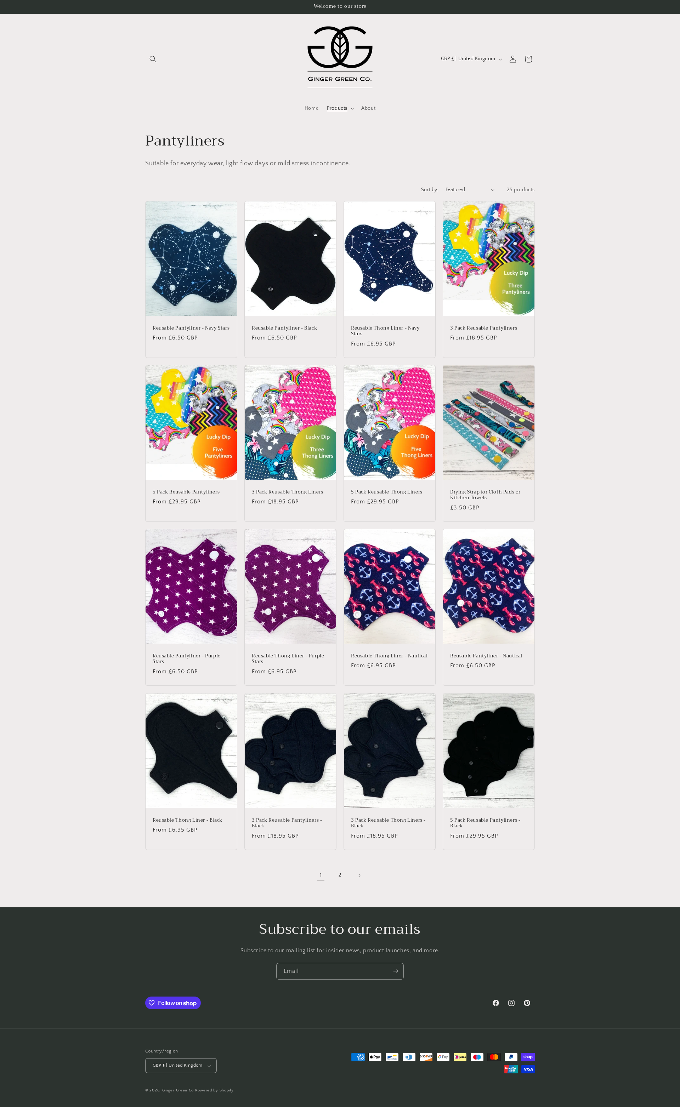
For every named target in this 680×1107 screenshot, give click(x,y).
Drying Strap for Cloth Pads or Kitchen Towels (485, 495)
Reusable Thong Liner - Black (187, 820)
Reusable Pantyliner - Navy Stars (191, 328)
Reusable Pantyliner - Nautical (486, 656)
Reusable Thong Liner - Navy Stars (385, 331)
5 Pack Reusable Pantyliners (186, 492)
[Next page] (359, 875)
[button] (153, 59)
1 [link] (321, 875)
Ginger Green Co (178, 1091)
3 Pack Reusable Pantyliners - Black (287, 823)
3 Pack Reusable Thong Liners (287, 492)
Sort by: (429, 190)
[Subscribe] (395, 971)
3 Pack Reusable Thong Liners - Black (388, 823)
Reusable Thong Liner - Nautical (389, 656)
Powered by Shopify (214, 1091)
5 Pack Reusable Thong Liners (387, 492)
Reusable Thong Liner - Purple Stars (288, 659)
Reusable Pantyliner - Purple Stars (187, 659)
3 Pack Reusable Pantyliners (483, 328)
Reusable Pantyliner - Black (284, 328)
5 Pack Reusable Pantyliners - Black (485, 823)
